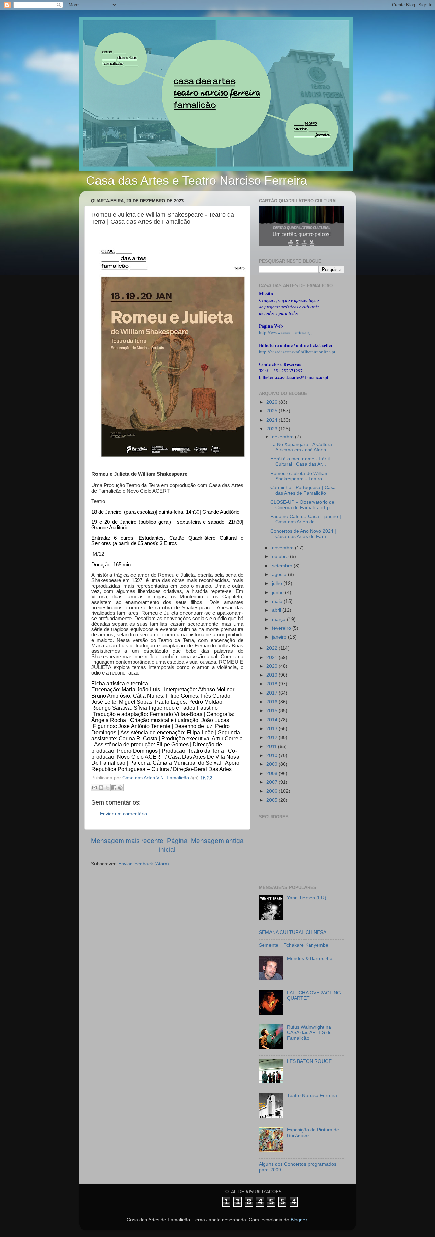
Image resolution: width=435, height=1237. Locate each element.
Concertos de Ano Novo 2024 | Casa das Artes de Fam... (303, 534)
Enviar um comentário (123, 813)
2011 (272, 746)
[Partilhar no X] (107, 787)
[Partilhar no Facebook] (113, 787)
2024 (272, 420)
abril (277, 610)
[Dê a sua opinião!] (101, 787)
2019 (272, 675)
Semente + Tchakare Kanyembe (293, 945)
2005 (272, 800)
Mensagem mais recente (127, 840)
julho (277, 583)
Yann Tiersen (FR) (306, 897)
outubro (281, 556)
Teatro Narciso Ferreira (312, 1095)
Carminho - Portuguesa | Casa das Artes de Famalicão (303, 490)
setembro (283, 565)
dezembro (283, 436)
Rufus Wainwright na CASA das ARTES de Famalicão (309, 1032)
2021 (272, 657)
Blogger (299, 1219)
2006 (272, 791)
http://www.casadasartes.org (285, 332)
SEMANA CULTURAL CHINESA (292, 932)
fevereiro (282, 628)
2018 (272, 683)
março (279, 619)
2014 (272, 719)
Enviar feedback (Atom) (143, 863)
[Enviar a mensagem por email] (94, 787)
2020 (272, 666)
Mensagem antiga (217, 840)
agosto (280, 574)
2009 (272, 764)
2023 (272, 428)
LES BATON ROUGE (309, 1061)
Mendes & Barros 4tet (310, 958)
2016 (272, 701)
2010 (272, 755)
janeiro (280, 637)
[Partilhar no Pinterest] (120, 787)
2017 (272, 693)
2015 (272, 710)
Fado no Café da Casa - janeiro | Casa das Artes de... (305, 519)
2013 (272, 728)
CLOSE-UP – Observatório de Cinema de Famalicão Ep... (302, 505)
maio (278, 601)
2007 (272, 782)
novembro (283, 547)
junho (278, 592)
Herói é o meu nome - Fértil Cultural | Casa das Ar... (300, 461)
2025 (272, 410)
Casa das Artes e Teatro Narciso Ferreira (196, 180)
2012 (272, 737)
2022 (272, 648)
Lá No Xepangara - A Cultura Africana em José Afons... (301, 447)
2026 (272, 402)
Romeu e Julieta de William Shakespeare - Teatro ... (299, 476)
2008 (272, 773)
